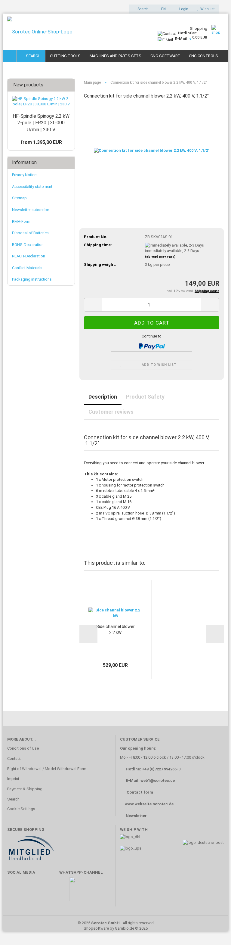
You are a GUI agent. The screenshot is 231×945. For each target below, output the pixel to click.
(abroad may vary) (160, 257)
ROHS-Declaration (28, 244)
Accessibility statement (32, 186)
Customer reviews (111, 412)
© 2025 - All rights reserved (116, 923)
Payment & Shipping (24, 789)
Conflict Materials (27, 268)
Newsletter (136, 815)
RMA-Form (21, 221)
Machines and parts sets (115, 56)
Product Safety (145, 396)
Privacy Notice (24, 175)
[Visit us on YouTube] (32, 892)
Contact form (140, 792)
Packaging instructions (32, 279)
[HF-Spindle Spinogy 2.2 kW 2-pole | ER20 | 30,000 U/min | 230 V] (41, 101)
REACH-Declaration (28, 256)
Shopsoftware (96, 928)
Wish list (207, 9)
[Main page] (10, 56)
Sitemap (19, 198)
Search (32, 56)
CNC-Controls (203, 56)
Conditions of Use (23, 748)
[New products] (68, 85)
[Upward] (214, 931)
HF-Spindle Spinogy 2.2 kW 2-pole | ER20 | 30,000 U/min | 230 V (41, 123)
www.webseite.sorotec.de (149, 804)
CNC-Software (165, 56)
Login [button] (182, 9)
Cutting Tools (65, 56)
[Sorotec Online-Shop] (78, 32)
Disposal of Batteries (30, 233)
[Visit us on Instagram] (50, 892)
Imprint (13, 778)
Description (102, 396)
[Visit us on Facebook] (15, 892)
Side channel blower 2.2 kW (115, 629)
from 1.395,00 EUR (41, 142)
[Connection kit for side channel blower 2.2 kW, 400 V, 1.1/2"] (151, 150)
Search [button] (143, 9)
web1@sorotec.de (157, 780)
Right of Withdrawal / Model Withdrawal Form (46, 768)
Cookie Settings (21, 809)
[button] (161, 9)
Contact (14, 758)
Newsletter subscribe (30, 209)
